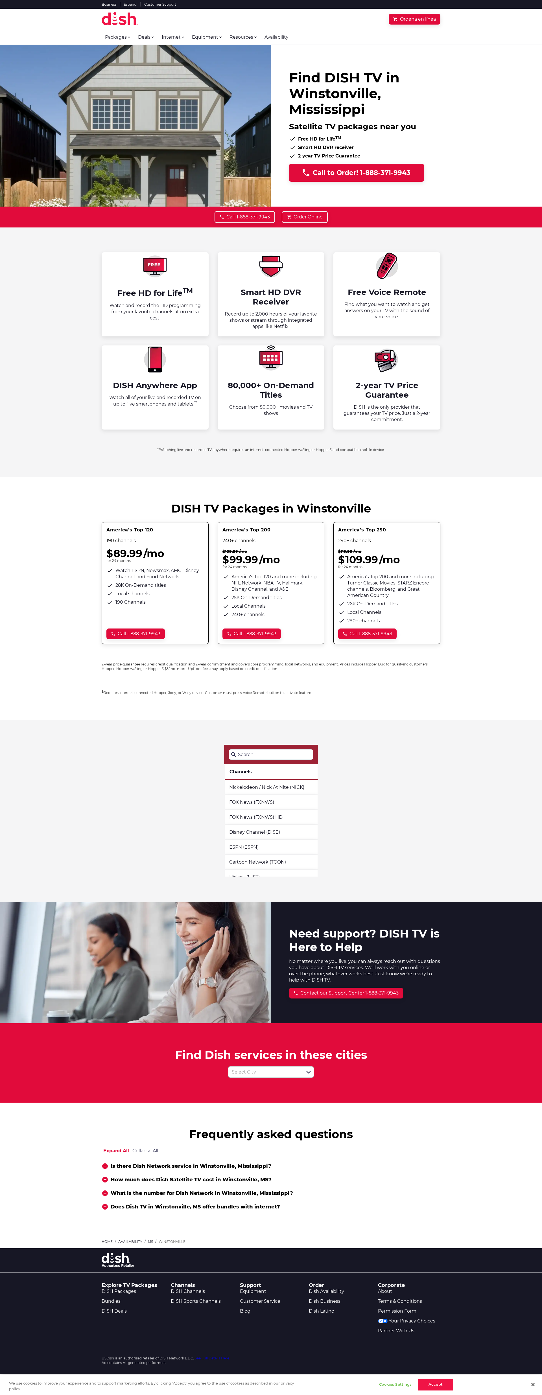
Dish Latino (321, 1311)
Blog (245, 1311)
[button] (308, 1072)
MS (150, 1241)
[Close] (533, 1384)
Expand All (116, 1150)
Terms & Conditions (400, 1301)
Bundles (111, 1301)
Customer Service (260, 1301)
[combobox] (264, 1072)
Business (109, 4)
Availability (130, 1241)
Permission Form (397, 1311)
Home (107, 1241)
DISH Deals (114, 1311)
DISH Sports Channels (196, 1301)
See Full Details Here (212, 1358)
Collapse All (145, 1150)
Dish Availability (326, 1291)
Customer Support (160, 4)
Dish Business (324, 1301)
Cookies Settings (395, 1384)
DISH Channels (188, 1291)
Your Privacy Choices (412, 1321)
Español (130, 4)
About (385, 1291)
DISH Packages (119, 1291)
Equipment (253, 1291)
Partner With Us (396, 1330)
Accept (436, 1384)
